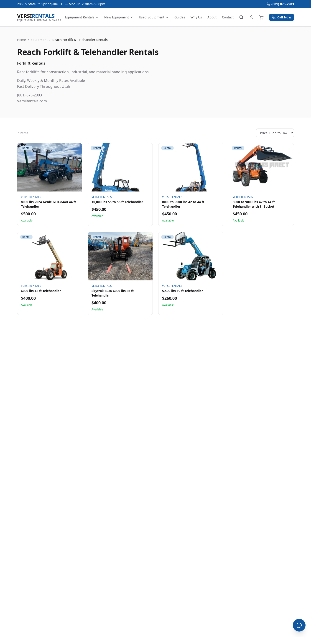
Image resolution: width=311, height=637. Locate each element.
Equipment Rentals (79, 17)
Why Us (196, 17)
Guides (179, 17)
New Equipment (116, 17)
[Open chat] (299, 625)
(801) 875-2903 (282, 4)
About (212, 17)
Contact (228, 17)
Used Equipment (151, 17)
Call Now (284, 17)
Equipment (39, 40)
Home (21, 40)
